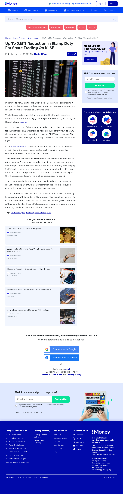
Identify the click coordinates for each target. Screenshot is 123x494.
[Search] (114, 19)
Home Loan (106, 140)
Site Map (29, 477)
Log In (101, 4)
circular (23, 122)
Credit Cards (92, 140)
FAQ (55, 452)
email (67, 369)
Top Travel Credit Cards (15, 445)
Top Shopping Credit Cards (16, 441)
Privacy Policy (74, 375)
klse (49, 213)
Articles (110, 10)
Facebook (80, 435)
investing (30, 213)
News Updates (34, 38)
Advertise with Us (83, 4)
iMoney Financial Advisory (40, 436)
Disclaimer (20, 477)
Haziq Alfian (40, 54)
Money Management (37, 27)
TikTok (78, 449)
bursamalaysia (18, 213)
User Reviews (59, 445)
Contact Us (58, 448)
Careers (57, 441)
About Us (57, 435)
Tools (95, 10)
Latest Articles (19, 38)
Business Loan (106, 126)
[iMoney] (11, 3)
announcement (18, 146)
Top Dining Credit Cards (15, 455)
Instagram (80, 442)
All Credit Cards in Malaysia (16, 459)
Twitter (78, 438)
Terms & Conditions (52, 375)
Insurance (51, 10)
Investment (56, 27)
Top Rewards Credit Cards (16, 448)
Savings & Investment (74, 10)
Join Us (113, 4)
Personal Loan (92, 126)
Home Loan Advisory (39, 441)
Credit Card (32, 10)
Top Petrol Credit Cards (15, 438)
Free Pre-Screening (61, 4)
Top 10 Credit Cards (13, 435)
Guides (92, 27)
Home (8, 38)
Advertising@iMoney (41, 477)
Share (70, 54)
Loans (14, 10)
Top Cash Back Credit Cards (16, 452)
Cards (81, 27)
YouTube (79, 445)
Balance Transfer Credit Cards (17, 462)
